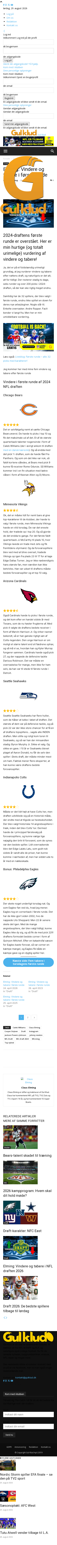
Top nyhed (9, 1042)
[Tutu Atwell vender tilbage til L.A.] (28, 1523)
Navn (6, 1410)
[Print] (38, 1061)
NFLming (36, 1039)
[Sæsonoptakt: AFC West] (28, 1496)
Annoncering (20, 1447)
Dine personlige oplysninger (17, 70)
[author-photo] (28, 1082)
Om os (9, 17)
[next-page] (6, 1317)
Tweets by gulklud (12, 1384)
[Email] (31, 1061)
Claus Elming (34, 1027)
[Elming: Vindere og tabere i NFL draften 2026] (28, 1248)
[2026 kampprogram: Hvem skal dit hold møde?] (28, 1172)
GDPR (9, 1447)
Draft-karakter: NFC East (22, 1231)
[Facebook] (4, 4)
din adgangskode (12, 56)
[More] (45, 1061)
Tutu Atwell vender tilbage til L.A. (24, 1533)
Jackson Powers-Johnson (15, 1035)
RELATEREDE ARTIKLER (19, 1116)
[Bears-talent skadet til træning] (28, 1137)
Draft (23, 1031)
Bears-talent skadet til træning (27, 1155)
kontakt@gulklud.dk (25, 1377)
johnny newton (36, 1035)
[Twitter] (9, 4)
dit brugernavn (10, 46)
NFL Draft (9, 1039)
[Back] (4, 31)
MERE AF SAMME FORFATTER (23, 1121)
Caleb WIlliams (19, 1027)
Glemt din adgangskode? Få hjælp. (20, 63)
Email (6, 1422)
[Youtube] (12, 4)
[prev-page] (4, 1317)
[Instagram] (6, 4)
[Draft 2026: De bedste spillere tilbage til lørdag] (28, 1288)
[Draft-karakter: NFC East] (28, 1212)
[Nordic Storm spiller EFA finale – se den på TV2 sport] (28, 1465)
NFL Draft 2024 (22, 1039)
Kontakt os (12, 25)
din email (7, 85)
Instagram (33, 1031)
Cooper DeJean (11, 1031)
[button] (5, 151)
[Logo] (23, 200)
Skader (7, 1147)
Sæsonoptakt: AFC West (17, 1505)
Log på (10, 13)
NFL (5, 1183)
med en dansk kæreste (16, 450)
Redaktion (11, 21)
